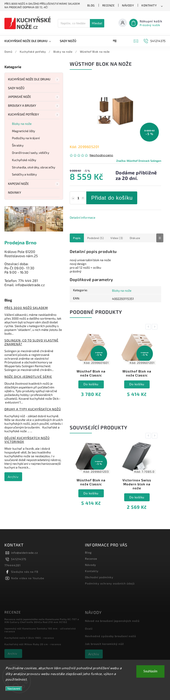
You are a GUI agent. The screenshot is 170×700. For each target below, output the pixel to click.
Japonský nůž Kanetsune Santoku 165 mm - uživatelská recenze (40, 630)
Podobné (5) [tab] (95, 238)
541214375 (18, 559)
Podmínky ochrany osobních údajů (110, 583)
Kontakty (149, 5)
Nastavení (13, 688)
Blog (91, 5)
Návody (128, 5)
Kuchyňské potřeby (23, 114)
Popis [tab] (77, 238)
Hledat (97, 23)
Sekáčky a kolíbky (24, 174)
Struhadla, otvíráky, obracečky (33, 167)
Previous (149, 326)
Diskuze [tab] (135, 238)
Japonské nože (19, 96)
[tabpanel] (91, 368)
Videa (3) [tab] (116, 238)
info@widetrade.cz (24, 552)
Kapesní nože (18, 183)
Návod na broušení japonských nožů (112, 621)
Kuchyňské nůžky (24, 160)
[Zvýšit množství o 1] (83, 198)
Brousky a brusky (22, 105)
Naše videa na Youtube (27, 578)
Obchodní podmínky (99, 577)
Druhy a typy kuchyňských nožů (32, 409)
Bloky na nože (22, 123)
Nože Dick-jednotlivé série (28, 376)
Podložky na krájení (26, 138)
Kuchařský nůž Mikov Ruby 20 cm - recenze (32, 644)
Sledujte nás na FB (24, 571)
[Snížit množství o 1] (73, 198)
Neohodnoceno (101, 155)
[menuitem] (29, 40)
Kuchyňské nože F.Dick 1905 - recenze (29, 637)
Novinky (14, 192)
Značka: (138, 160)
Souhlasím (150, 671)
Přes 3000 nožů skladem (26, 308)
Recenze (108, 5)
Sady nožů (16, 88)
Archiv (13, 477)
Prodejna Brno (20, 242)
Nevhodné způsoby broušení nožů (110, 636)
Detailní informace (82, 217)
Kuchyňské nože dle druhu (29, 79)
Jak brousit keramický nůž (104, 644)
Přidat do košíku (112, 198)
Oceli (89, 628)
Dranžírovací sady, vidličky (30, 152)
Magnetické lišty (23, 131)
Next (155, 326)
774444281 (12, 565)
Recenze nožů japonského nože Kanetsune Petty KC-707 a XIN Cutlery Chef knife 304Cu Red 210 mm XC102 (41, 620)
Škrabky (17, 145)
